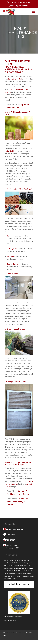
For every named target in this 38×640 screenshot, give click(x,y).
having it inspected (15, 79)
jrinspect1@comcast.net (19, 6)
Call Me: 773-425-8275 (19, 2)
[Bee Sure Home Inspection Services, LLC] (16, 11)
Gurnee (24, 568)
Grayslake (18, 568)
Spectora (5, 635)
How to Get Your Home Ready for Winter (17, 502)
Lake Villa (30, 568)
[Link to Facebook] (34, 637)
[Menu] (32, 11)
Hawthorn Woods (17, 571)
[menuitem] (32, 11)
